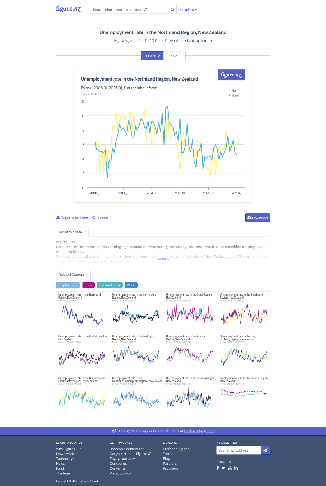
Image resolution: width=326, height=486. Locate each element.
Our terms (118, 468)
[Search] (172, 9)
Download (259, 217)
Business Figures (176, 448)
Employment (68, 284)
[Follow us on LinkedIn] (236, 467)
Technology (65, 458)
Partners (170, 463)
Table (173, 55)
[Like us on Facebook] (217, 467)
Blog (166, 458)
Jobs (88, 284)
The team (63, 472)
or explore (186, 9)
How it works (66, 453)
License (101, 217)
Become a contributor (127, 448)
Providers (170, 468)
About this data (70, 231)
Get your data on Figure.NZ (130, 453)
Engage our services (125, 458)
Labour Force (109, 284)
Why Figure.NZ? (68, 448)
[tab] (152, 55)
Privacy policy (120, 472)
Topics (168, 453)
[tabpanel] (163, 136)
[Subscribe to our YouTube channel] (230, 467)
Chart (150, 55)
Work (131, 284)
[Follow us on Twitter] (223, 467)
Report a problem (74, 217)
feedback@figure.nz (199, 430)
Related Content (71, 274)
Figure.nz (69, 9)
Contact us (118, 463)
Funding (62, 468)
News (60, 463)
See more (163, 259)
